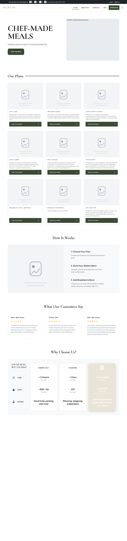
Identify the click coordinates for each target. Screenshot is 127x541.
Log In (111, 2)
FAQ (105, 8)
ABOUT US (85, 8)
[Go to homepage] (9, 8)
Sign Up (117, 2)
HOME (75, 8)
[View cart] (122, 7)
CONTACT (96, 8)
